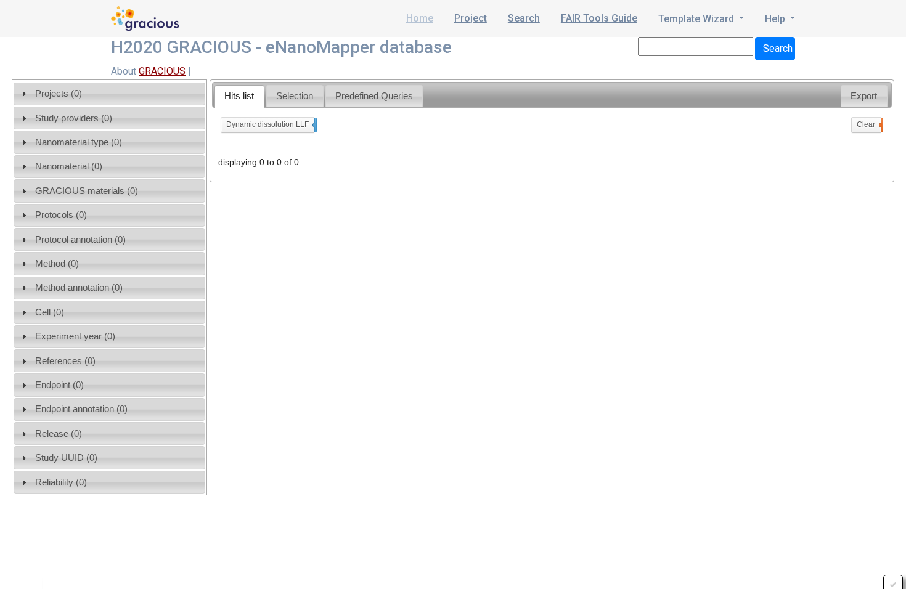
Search (524, 18)
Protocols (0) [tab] (61, 214)
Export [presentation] (864, 96)
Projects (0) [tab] (58, 93)
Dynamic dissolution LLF (270, 124)
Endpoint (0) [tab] (59, 385)
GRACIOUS (162, 71)
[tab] (239, 96)
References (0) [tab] (65, 360)
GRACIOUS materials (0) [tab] (86, 190)
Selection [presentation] (294, 96)
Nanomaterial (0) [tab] (68, 166)
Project (470, 18)
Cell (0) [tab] (49, 312)
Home (419, 18)
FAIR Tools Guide (599, 18)
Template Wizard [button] (697, 19)
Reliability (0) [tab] (61, 482)
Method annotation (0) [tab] (79, 287)
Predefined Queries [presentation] (374, 96)
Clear (869, 124)
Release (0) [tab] (58, 433)
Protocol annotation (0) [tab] (80, 239)
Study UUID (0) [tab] (66, 457)
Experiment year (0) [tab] (75, 336)
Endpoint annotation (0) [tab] (81, 409)
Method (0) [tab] (57, 263)
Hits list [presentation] (239, 96)
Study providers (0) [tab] (73, 118)
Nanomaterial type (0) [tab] (78, 142)
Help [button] (776, 19)
